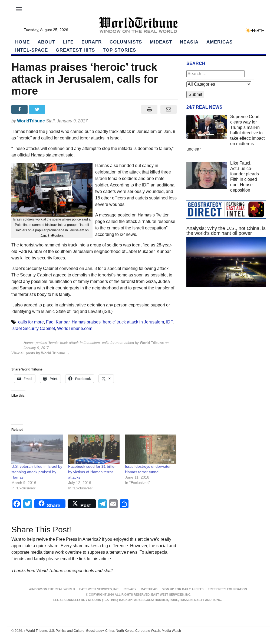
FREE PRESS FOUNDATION (227, 589)
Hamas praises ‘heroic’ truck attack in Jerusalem (118, 322)
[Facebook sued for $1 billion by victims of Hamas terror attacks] (94, 449)
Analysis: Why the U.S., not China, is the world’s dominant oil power (226, 231)
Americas (219, 42)
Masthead (149, 589)
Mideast (161, 42)
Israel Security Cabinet (33, 328)
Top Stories (119, 50)
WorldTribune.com (74, 328)
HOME (22, 42)
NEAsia (189, 42)
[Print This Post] (149, 109)
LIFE (68, 42)
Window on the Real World (52, 589)
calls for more (31, 322)
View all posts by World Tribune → (40, 353)
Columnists (126, 42)
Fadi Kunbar (58, 322)
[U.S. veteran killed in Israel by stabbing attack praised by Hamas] (37, 449)
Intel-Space (31, 50)
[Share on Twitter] (38, 109)
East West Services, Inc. (99, 589)
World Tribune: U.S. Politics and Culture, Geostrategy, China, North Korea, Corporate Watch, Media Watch (102, 631)
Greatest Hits (75, 50)
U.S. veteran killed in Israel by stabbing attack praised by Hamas (36, 471)
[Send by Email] (168, 109)
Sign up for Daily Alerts (182, 589)
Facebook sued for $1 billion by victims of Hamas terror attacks (92, 471)
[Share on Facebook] (20, 109)
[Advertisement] (226, 338)
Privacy (130, 589)
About (46, 42)
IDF (169, 322)
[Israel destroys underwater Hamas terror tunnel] (150, 449)
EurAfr (91, 42)
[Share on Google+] (55, 109)
